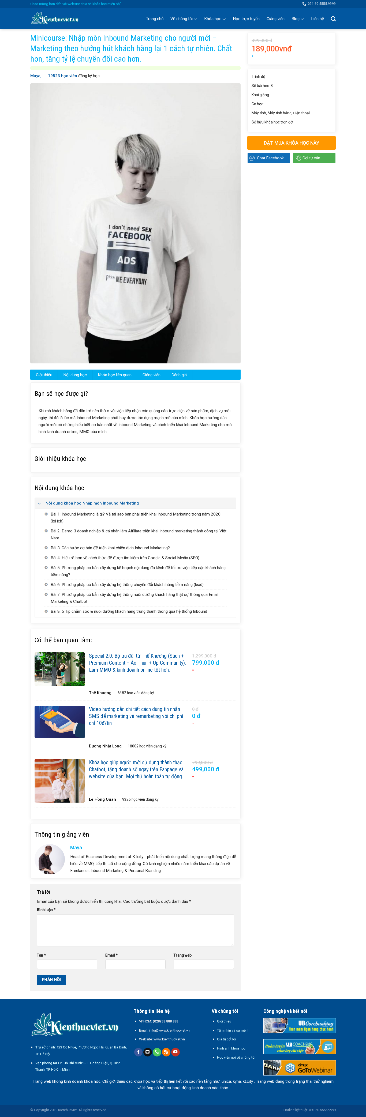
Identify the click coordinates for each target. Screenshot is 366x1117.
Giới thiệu (44, 375)
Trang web (183, 955)
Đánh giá (179, 375)
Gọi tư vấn (311, 158)
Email (111, 955)
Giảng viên (276, 18)
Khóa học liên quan (115, 375)
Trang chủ (154, 18)
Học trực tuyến (246, 18)
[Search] (333, 18)
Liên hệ (317, 18)
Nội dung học (75, 375)
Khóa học (212, 18)
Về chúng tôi (181, 18)
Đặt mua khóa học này (291, 143)
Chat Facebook (270, 158)
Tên (41, 955)
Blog (296, 18)
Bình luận (46, 910)
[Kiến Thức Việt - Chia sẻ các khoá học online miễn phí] (57, 18)
